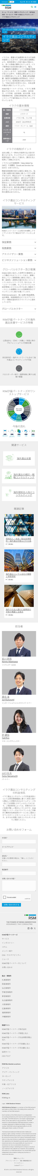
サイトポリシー (19, 1163)
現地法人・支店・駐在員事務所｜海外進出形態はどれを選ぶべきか (18, 540)
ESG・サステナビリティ (11, 955)
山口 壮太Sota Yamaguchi (9, 774)
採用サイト (6, 1052)
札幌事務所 (6, 980)
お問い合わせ (7, 967)
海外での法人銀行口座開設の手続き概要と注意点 (18, 610)
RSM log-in (6, 1098)
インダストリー (8, 943)
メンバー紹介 (7, 951)
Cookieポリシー (19, 1165)
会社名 (5, 856)
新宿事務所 (6, 996)
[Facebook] (31, 928)
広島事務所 (6, 1008)
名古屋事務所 (7, 1000)
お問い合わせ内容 (8, 879)
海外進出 (10, 544)
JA (29, 2)
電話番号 (5, 870)
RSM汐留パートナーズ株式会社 (14, 1029)
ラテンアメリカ (8, 1080)
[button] (32, 7)
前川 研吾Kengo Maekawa (10, 660)
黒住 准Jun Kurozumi (8, 698)
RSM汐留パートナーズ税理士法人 (15, 1033)
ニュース (22, 2)
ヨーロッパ (6, 1076)
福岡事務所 (6, 1012)
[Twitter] (34, 928)
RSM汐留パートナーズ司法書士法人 (16, 1048)
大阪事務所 (6, 1004)
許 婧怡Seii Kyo (5, 736)
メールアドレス (8, 847)
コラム (4, 947)
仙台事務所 (6, 988)
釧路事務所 (6, 984)
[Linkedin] (28, 928)
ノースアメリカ (8, 1088)
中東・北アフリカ (9, 1084)
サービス (5, 939)
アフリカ (5, 1068)
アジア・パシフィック (10, 1072)
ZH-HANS (33, 2)
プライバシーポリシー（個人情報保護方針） (19, 1161)
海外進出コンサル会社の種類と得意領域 (18, 575)
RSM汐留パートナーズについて (14, 963)
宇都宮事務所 (7, 992)
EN (27, 2)
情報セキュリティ (19, 1158)
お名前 (5, 838)
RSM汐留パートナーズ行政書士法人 (16, 1044)
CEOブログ (6, 1056)
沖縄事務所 (6, 1017)
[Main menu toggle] (35, 7)
